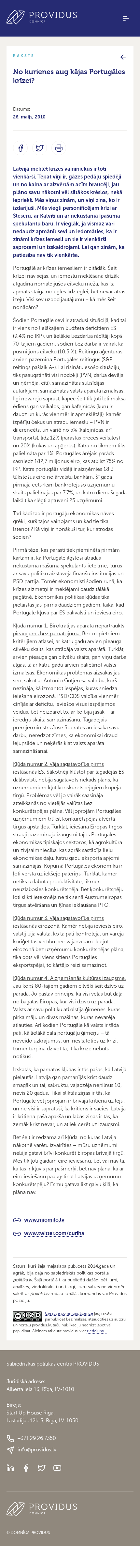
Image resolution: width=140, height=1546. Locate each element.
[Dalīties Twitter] (39, 148)
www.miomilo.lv (44, 1220)
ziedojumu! (96, 1331)
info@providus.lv (37, 1449)
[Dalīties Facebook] (20, 148)
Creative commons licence (69, 1313)
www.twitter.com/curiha (54, 1233)
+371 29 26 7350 (37, 1438)
